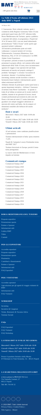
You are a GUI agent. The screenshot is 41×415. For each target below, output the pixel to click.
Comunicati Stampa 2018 (15, 192)
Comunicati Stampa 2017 (15, 195)
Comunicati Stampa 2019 (15, 189)
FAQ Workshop (7, 333)
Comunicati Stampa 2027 (15, 164)
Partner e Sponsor (8, 225)
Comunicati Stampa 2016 (15, 201)
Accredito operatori (8, 283)
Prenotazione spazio (8, 222)
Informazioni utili (7, 228)
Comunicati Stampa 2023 (15, 176)
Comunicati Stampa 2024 (15, 173)
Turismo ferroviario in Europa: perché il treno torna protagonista (22, 148)
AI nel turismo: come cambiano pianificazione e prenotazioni (22, 132)
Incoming (4, 306)
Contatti (4, 237)
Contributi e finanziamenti (11, 261)
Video (3, 234)
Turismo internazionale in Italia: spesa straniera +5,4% (22, 138)
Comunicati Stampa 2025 (15, 170)
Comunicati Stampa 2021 (15, 182)
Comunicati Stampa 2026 (15, 167)
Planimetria (5, 258)
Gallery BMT (6, 231)
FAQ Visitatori (6, 294)
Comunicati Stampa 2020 (15, 185)
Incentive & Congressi (9, 309)
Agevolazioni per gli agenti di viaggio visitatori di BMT (19, 287)
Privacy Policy (6, 407)
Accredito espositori (8, 249)
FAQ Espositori (7, 270)
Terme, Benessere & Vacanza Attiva (14, 312)
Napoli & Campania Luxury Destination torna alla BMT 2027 (22, 143)
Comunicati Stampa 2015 (15, 198)
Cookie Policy (19, 407)
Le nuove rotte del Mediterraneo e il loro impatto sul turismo (20, 154)
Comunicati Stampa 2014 (15, 204)
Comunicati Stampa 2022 (15, 179)
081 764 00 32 (10, 384)
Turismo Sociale (7, 315)
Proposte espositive (8, 219)
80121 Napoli (10, 380)
